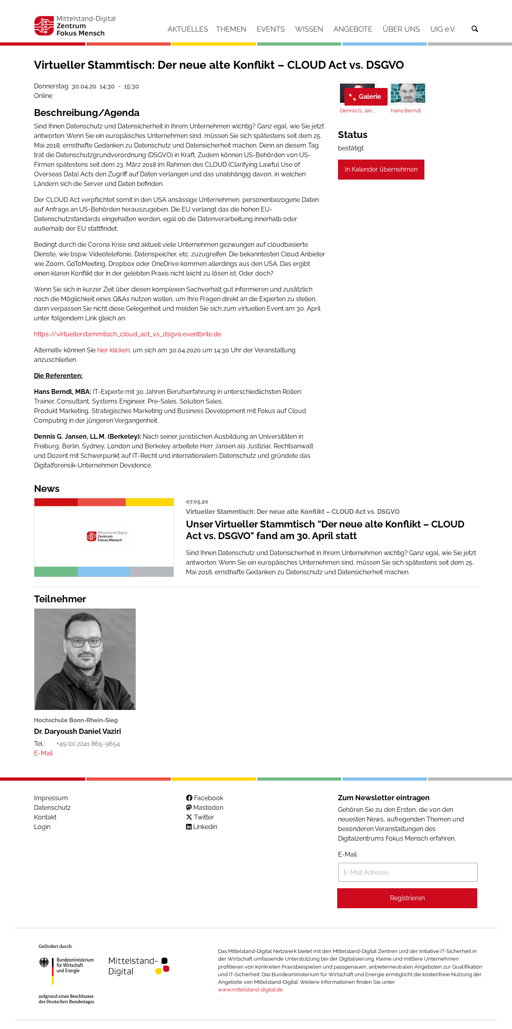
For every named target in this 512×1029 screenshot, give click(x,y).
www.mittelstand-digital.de (250, 990)
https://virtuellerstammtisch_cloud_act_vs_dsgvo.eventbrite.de (127, 334)
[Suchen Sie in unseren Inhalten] (475, 29)
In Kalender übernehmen (381, 169)
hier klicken (113, 350)
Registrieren (407, 898)
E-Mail (347, 854)
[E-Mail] (43, 753)
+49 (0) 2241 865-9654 (88, 743)
